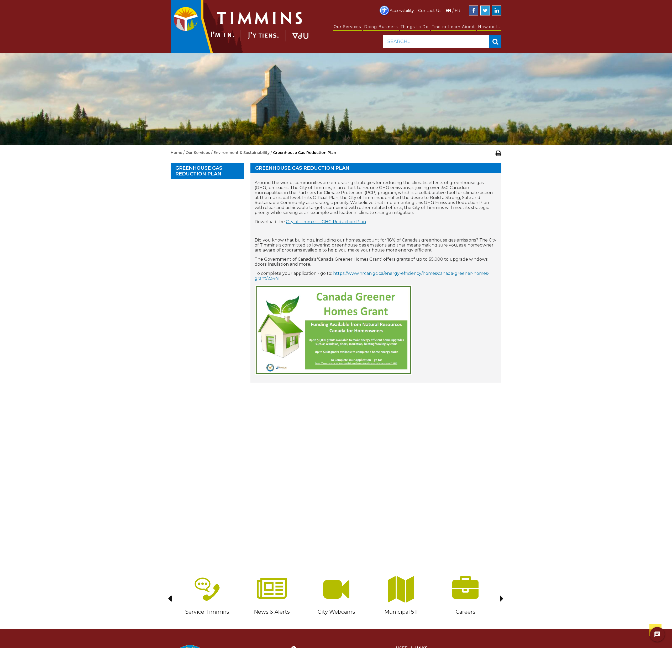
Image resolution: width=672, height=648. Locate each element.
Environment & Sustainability (242, 152)
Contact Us (429, 10)
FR (457, 10)
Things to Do (415, 26)
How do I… (489, 26)
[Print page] (498, 153)
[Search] (495, 41)
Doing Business (381, 26)
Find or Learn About (453, 26)
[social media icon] (473, 10)
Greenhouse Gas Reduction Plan (198, 171)
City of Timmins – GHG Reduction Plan (326, 221)
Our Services (347, 26)
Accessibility (402, 10)
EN (448, 10)
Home (176, 152)
